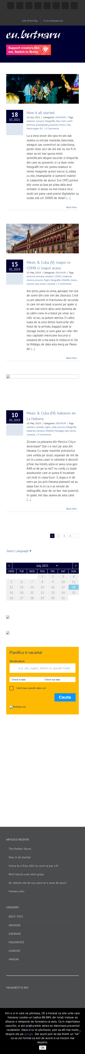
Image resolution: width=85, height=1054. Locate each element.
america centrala (35, 276)
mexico (30, 283)
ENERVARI (15, 934)
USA (68, 124)
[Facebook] (23, 997)
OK (43, 1047)
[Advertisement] (42, 766)
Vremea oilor (17, 891)
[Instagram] (28, 997)
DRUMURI (60, 117)
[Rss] (56, 997)
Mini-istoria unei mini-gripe (26, 874)
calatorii (31, 121)
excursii (40, 121)
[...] (68, 198)
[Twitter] (40, 997)
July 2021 (42, 566)
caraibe (40, 427)
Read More (71, 207)
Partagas (59, 430)
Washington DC (35, 128)
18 (73, 587)
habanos (31, 430)
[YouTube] (34, 997)
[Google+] (45, 997)
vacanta (51, 283)
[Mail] (62, 997)
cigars (48, 427)
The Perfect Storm (20, 849)
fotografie (50, 121)
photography (42, 124)
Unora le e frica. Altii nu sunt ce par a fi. (34, 866)
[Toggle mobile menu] (77, 32)
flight (47, 280)
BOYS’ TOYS (16, 916)
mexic (74, 280)
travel (62, 124)
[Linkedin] (51, 997)
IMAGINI (65, 280)
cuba (54, 427)
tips (37, 283)
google (28, 1034)
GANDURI (14, 951)
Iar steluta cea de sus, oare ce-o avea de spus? (38, 883)
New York (61, 121)
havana (40, 430)
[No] (80, 1031)
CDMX (58, 276)
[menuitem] (29, 20)
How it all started (40, 112)
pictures (54, 124)
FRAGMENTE (16, 942)
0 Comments (52, 128)
